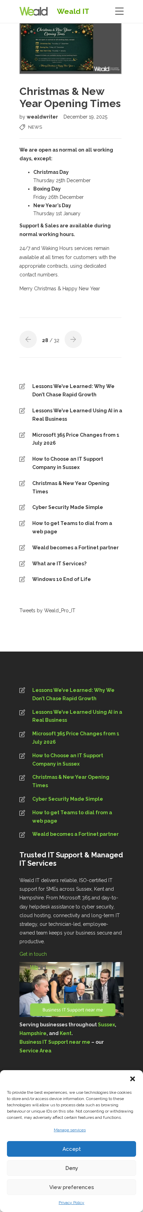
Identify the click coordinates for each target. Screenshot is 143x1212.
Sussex (106, 1024)
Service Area (35, 1050)
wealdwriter (43, 117)
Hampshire (33, 1033)
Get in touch (33, 954)
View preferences (71, 1187)
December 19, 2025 (85, 117)
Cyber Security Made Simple (67, 507)
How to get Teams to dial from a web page (72, 527)
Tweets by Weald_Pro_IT (47, 610)
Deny (71, 1168)
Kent (66, 1033)
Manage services (70, 1130)
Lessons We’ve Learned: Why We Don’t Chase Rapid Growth (73, 390)
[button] (132, 1078)
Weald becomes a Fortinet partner (75, 547)
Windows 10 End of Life (61, 579)
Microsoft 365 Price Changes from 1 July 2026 (75, 439)
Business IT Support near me (54, 1042)
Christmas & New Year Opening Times (70, 487)
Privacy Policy (71, 1202)
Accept (71, 1149)
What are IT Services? (59, 563)
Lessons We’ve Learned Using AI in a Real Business (77, 415)
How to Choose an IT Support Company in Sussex (67, 463)
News (35, 127)
